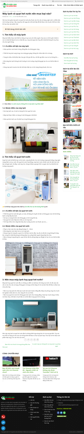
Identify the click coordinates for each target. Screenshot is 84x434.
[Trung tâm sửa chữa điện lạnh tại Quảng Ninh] (10, 5)
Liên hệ (32, 400)
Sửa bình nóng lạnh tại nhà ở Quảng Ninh (48, 416)
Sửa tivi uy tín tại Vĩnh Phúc (71, 32)
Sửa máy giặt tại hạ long (70, 60)
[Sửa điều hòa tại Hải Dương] (72, 79)
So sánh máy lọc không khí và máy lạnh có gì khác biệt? (27, 104)
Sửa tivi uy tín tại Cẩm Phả (71, 43)
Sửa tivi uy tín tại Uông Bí (71, 45)
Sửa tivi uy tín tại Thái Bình (71, 37)
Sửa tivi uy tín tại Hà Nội (71, 15)
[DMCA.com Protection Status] (62, 416)
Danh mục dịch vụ (48, 5)
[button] (31, 29)
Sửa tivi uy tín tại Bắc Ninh (71, 40)
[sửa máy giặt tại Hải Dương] (72, 94)
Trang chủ (36, 5)
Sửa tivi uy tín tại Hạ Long (71, 48)
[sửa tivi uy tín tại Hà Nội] (72, 144)
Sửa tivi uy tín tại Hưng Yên (71, 24)
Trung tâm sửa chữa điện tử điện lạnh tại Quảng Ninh (23, 432)
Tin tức (59, 5)
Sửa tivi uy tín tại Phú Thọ (71, 26)
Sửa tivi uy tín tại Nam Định (71, 34)
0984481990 (67, 409)
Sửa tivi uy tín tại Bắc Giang (71, 21)
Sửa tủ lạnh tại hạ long (70, 63)
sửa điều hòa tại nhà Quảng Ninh (34, 206)
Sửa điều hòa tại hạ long (71, 58)
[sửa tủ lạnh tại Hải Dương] (72, 113)
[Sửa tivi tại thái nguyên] (72, 134)
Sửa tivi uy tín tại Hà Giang (71, 29)
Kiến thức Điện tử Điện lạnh (73, 5)
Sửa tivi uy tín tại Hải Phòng (71, 18)
